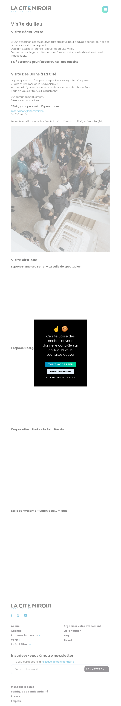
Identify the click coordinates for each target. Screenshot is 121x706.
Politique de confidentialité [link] (60, 377)
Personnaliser (60, 371)
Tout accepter (60, 364)
